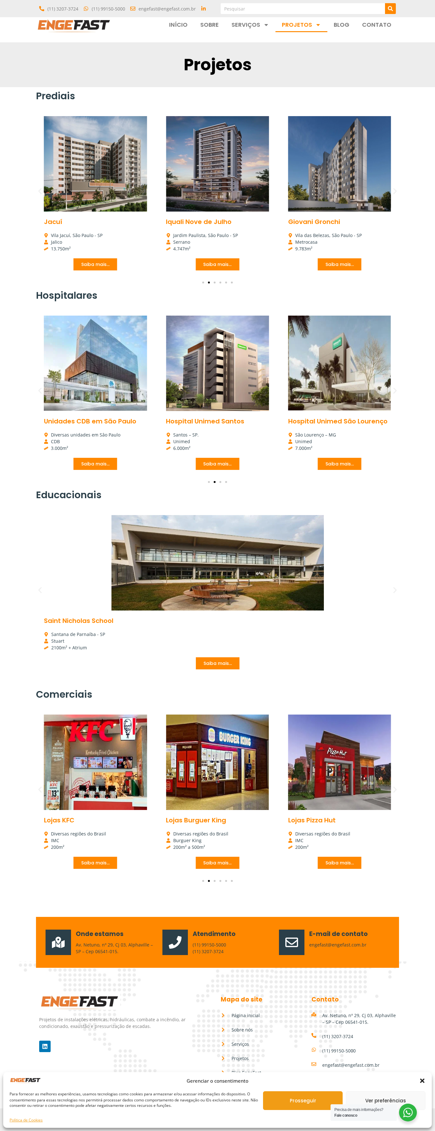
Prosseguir (303, 1100)
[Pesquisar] (390, 8)
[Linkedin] (45, 1046)
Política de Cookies (26, 1120)
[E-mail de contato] (291, 942)
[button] (422, 1081)
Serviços (246, 25)
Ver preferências (385, 1100)
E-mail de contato (338, 934)
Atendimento (214, 934)
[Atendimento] (175, 942)
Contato (376, 25)
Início (178, 25)
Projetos (297, 25)
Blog (341, 25)
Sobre (209, 25)
